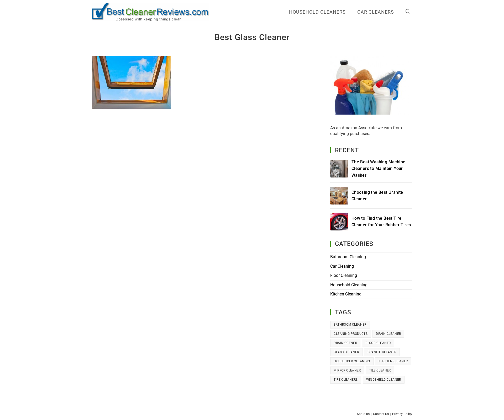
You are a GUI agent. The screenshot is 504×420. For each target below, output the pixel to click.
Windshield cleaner (383, 379)
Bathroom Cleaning (348, 256)
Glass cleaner (346, 352)
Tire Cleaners (346, 379)
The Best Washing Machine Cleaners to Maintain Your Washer (378, 168)
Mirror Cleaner (347, 370)
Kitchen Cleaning (345, 294)
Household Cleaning (349, 284)
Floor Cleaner (378, 343)
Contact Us (381, 414)
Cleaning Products (351, 334)
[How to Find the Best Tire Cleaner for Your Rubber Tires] (339, 221)
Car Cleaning (342, 266)
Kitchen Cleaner (393, 361)
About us (363, 414)
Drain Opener (345, 343)
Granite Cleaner (382, 352)
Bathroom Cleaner (350, 324)
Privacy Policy (402, 414)
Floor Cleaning (343, 275)
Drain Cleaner (388, 334)
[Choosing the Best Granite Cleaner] (339, 195)
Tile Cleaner (380, 370)
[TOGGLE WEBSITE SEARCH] (408, 12)
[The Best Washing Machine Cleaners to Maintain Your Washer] (339, 168)
